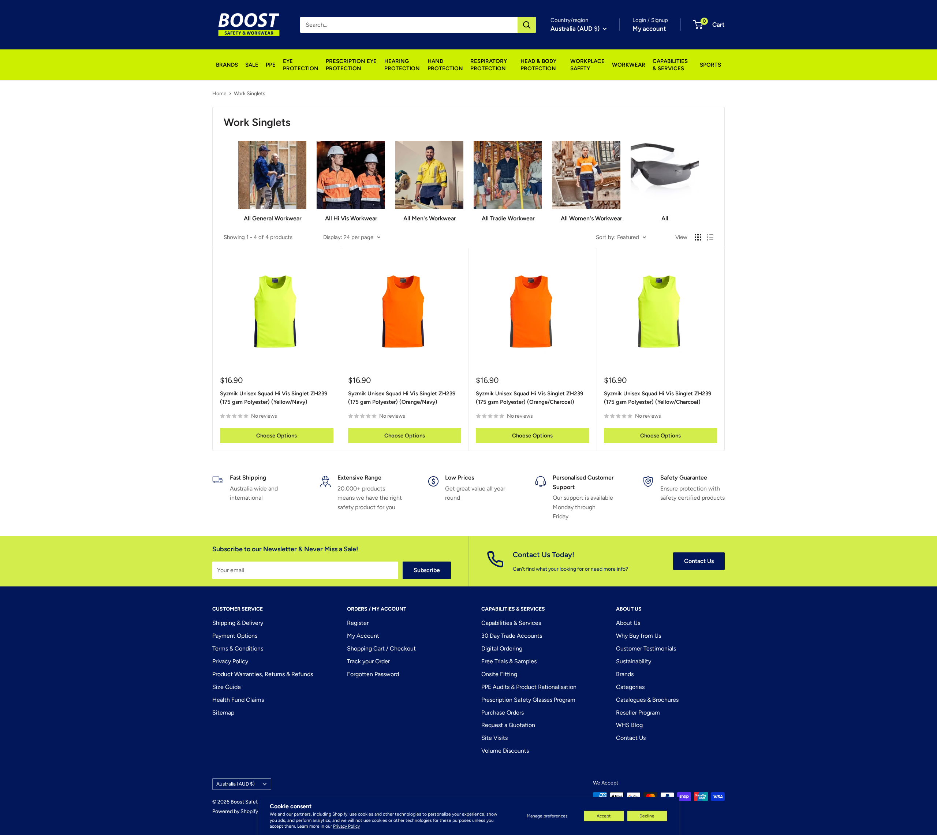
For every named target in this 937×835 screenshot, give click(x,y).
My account (649, 28)
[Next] (698, 178)
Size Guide (226, 686)
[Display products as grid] (698, 237)
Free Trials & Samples (509, 661)
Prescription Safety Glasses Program (528, 699)
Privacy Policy (346, 826)
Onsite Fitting (499, 674)
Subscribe (427, 570)
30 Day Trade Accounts (511, 635)
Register (358, 622)
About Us (628, 622)
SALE (251, 64)
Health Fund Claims (238, 699)
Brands (625, 674)
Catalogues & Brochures (647, 699)
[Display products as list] (710, 237)
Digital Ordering (501, 648)
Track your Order (368, 661)
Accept (604, 816)
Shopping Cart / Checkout (381, 648)
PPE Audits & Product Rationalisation (528, 686)
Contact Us (699, 561)
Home (219, 93)
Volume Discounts (505, 750)
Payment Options (234, 635)
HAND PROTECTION (445, 65)
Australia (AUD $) (235, 784)
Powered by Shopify (235, 811)
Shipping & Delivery (237, 622)
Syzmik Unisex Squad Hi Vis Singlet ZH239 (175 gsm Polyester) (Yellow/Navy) (274, 397)
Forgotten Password (373, 674)
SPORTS (710, 64)
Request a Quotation (508, 725)
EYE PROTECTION (300, 65)
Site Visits (494, 737)
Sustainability (633, 661)
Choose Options (276, 435)
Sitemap (223, 712)
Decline (646, 816)
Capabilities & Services (511, 622)
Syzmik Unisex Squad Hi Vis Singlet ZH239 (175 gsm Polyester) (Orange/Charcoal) (529, 397)
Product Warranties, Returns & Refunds (262, 674)
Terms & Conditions (237, 648)
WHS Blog (629, 725)
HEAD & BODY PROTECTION (538, 65)
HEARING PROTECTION (402, 65)
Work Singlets (249, 93)
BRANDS (227, 64)
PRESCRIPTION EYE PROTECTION (351, 65)
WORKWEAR (628, 64)
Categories (630, 686)
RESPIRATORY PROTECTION (488, 65)
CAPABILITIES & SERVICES (670, 65)
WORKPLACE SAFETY (587, 65)
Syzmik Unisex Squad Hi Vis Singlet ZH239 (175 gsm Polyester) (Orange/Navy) (402, 397)
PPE (271, 64)
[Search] (527, 25)
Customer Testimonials (646, 648)
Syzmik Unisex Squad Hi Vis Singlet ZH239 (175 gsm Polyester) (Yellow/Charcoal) (658, 397)
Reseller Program (638, 712)
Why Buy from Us (638, 635)
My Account (363, 635)
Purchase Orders (502, 712)
